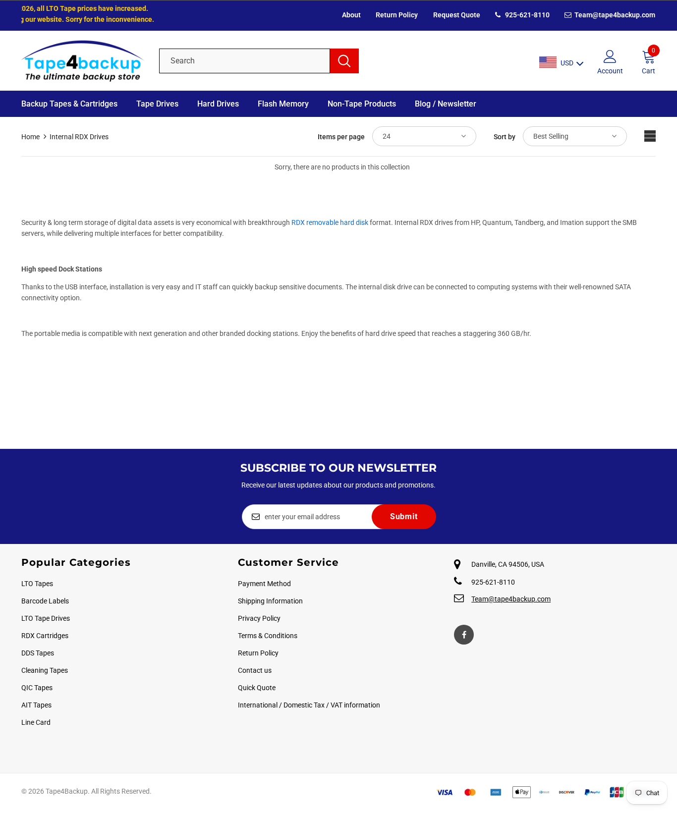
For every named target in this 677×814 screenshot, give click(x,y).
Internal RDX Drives (79, 137)
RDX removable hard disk (329, 222)
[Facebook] (464, 635)
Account (610, 71)
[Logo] (82, 61)
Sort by (504, 137)
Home (30, 137)
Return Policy (397, 15)
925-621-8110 (527, 15)
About (351, 15)
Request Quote (456, 15)
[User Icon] (610, 56)
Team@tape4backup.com (614, 15)
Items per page (341, 137)
